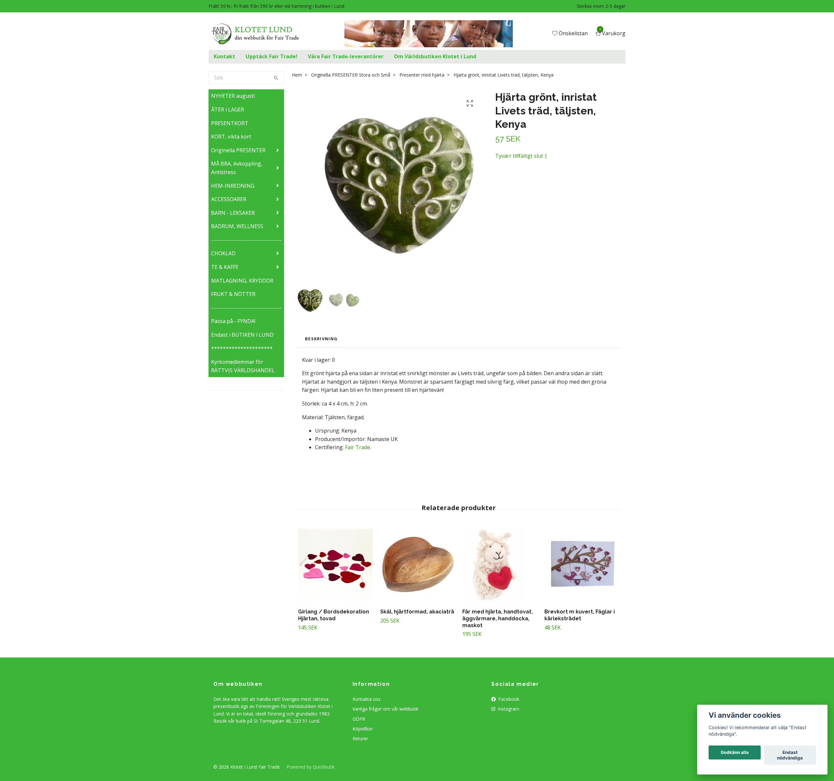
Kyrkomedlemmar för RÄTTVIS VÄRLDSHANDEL (243, 366)
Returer (360, 738)
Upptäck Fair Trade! (271, 56)
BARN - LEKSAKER (233, 212)
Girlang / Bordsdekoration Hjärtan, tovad (333, 615)
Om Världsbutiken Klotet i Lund (435, 56)
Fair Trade (357, 447)
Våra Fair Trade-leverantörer (345, 56)
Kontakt (224, 56)
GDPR (358, 719)
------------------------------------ (246, 239)
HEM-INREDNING (232, 185)
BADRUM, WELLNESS (237, 226)
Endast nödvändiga (790, 755)
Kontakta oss (366, 699)
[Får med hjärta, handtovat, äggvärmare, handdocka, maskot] (499, 566)
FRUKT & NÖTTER (233, 294)
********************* (242, 348)
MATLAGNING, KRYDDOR (242, 280)
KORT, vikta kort (231, 136)
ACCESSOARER (228, 199)
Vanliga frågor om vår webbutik (385, 709)
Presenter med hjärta (421, 75)
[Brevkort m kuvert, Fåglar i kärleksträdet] (581, 566)
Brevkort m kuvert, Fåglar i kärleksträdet (579, 615)
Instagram (507, 709)
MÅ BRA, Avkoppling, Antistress (236, 168)
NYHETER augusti (233, 95)
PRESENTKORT (229, 123)
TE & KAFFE (224, 267)
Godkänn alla (735, 752)
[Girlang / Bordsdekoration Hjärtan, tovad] (335, 566)
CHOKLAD (223, 253)
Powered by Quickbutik (310, 767)
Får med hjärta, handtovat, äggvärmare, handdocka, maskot (497, 618)
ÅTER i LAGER (227, 109)
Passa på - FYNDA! (233, 321)
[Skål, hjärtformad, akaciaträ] (417, 566)
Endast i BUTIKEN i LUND (242, 334)
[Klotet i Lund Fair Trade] (260, 34)
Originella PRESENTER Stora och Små (350, 75)
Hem (297, 75)
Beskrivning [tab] (321, 339)
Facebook (508, 699)
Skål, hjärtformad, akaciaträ (417, 612)
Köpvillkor (362, 729)
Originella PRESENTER (238, 150)
